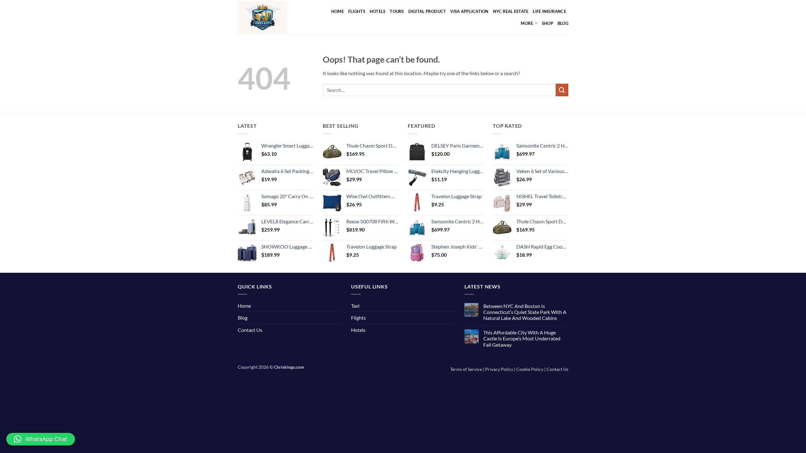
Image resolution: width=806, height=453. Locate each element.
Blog (563, 23)
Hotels (378, 11)
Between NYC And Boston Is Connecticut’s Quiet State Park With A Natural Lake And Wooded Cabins (524, 312)
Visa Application (469, 11)
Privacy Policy (499, 369)
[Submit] (562, 90)
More (527, 23)
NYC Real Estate (511, 11)
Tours (397, 11)
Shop (547, 23)
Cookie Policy (529, 369)
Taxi (355, 306)
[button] (40, 439)
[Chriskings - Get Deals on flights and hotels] (270, 17)
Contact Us (250, 330)
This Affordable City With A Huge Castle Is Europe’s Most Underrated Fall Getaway (521, 338)
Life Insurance (549, 11)
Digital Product (427, 11)
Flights (356, 11)
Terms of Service (466, 369)
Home (337, 11)
